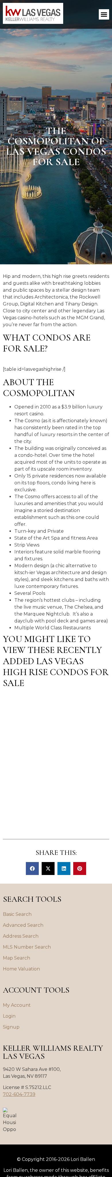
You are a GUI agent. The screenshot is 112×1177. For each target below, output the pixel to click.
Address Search (20, 936)
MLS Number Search (27, 947)
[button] (104, 14)
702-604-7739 (19, 1094)
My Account (17, 1005)
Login (9, 1016)
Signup (11, 1027)
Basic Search (17, 914)
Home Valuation (21, 969)
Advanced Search (23, 925)
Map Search (16, 958)
